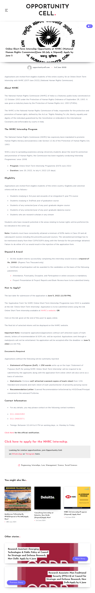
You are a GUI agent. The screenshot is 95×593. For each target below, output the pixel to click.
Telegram (30, 454)
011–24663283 (17, 414)
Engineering (26, 465)
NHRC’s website (48, 310)
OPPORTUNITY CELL (47, 10)
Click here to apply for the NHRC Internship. (36, 441)
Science (61, 465)
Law (43, 465)
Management (51, 465)
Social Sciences (71, 465)
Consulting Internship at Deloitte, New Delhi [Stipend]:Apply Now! (44, 515)
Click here (9, 432)
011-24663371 (17, 418)
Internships (36, 465)
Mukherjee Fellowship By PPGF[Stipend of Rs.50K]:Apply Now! (16, 516)
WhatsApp (17, 454)
